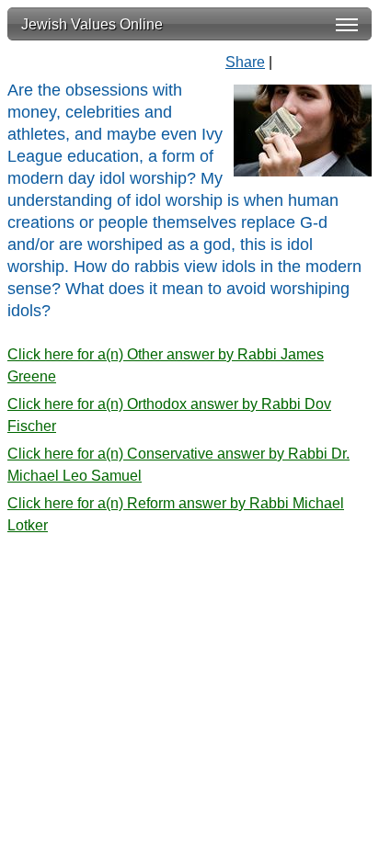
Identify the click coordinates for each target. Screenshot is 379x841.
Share (245, 62)
